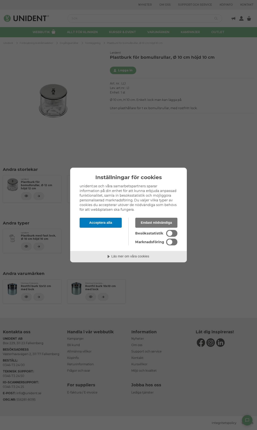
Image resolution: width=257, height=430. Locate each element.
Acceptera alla (100, 223)
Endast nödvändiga (156, 223)
